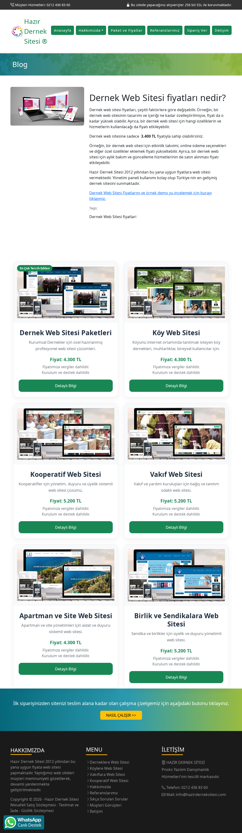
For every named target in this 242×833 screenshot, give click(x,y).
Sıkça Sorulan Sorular (109, 799)
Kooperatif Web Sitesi (65, 474)
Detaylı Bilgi (65, 385)
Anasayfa (62, 30)
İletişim (222, 30)
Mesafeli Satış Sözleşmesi (33, 805)
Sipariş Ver (197, 30)
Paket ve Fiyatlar (127, 30)
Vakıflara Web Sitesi (107, 774)
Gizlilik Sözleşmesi (37, 810)
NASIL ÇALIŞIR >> (121, 715)
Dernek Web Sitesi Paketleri (66, 332)
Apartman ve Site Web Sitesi (65, 615)
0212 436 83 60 (195, 787)
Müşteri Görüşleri (105, 805)
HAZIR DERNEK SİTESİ (185, 762)
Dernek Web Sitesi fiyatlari (113, 216)
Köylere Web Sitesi (106, 768)
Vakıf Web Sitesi (176, 474)
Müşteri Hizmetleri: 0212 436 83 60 (42, 5)
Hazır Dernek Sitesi (27, 761)
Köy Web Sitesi (176, 332)
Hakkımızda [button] (89, 30)
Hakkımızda (100, 786)
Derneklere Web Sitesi (109, 762)
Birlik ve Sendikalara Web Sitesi (176, 619)
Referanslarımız (165, 30)
